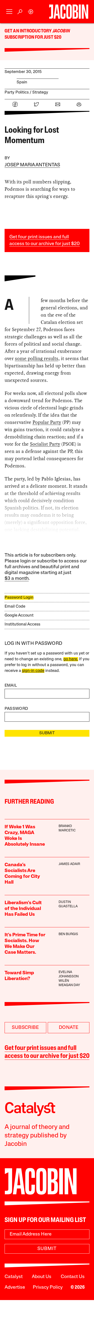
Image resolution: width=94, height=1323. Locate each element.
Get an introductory (29, 31)
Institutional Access (22, 624)
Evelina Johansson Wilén (69, 976)
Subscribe (25, 1027)
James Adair (69, 864)
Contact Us (73, 1276)
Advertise (15, 1287)
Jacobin (61, 31)
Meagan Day (69, 985)
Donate (68, 1027)
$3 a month (17, 578)
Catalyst (14, 1276)
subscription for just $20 (33, 37)
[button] (9, 12)
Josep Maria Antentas (32, 165)
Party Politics (17, 92)
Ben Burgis (68, 934)
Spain (22, 82)
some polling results (36, 358)
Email (11, 685)
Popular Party (47, 422)
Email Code (15, 606)
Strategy (40, 92)
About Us (41, 1276)
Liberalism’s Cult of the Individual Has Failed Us (23, 909)
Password (16, 709)
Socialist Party (45, 444)
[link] (31, 12)
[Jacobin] (69, 11)
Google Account (19, 615)
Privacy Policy (48, 1287)
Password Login (19, 598)
